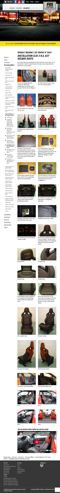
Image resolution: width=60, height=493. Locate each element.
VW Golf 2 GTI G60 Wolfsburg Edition (9, 199)
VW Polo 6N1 (8, 209)
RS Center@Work (9, 65)
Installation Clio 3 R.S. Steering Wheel (11, 151)
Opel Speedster (8, 95)
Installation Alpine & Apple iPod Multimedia (10, 142)
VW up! (6, 211)
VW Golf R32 (8, 202)
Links (5, 227)
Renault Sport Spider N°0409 (8, 181)
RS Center (26, 8)
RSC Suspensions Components (10, 466)
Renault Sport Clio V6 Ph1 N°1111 (9, 174)
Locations (7, 62)
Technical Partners (21, 471)
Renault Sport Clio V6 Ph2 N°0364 (9, 178)
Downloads (7, 222)
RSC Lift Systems (29, 44)
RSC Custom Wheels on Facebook (10, 480)
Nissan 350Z (8, 92)
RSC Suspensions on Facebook (10, 478)
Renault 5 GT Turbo (9, 100)
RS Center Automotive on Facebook (11, 481)
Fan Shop (9, 2)
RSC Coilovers (19, 44)
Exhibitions (7, 215)
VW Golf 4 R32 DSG (9, 204)
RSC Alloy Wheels (41, 44)
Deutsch (6, 5)
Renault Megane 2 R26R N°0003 (9, 167)
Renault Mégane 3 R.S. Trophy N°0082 (9, 170)
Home (27, 2)
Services (12, 8)
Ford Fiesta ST (8, 75)
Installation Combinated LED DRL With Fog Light (10, 161)
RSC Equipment (51, 44)
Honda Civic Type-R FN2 (9, 78)
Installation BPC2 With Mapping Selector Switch (11, 137)
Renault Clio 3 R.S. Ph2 (9, 107)
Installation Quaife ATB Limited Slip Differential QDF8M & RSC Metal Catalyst (10, 123)
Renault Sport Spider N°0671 (8, 185)
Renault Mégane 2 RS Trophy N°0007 (9, 114)
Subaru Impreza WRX (9, 193)
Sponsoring (7, 225)
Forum (31, 2)
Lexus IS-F (7, 90)
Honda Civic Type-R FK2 (9, 81)
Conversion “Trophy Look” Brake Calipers (10, 156)
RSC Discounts (6, 473)
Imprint (11, 491)
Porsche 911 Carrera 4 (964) (9, 97)
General (5, 474)
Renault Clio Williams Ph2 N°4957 (10, 103)
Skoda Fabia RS (8, 188)
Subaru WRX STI (9, 196)
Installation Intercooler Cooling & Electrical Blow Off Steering (11, 131)
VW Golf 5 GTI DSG (9, 207)
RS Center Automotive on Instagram (11, 484)
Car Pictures (9, 117)
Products (19, 8)
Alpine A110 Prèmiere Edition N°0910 (9, 69)
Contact (37, 2)
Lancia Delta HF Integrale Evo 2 (8, 87)
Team (5, 60)
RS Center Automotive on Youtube (11, 483)
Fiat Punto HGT (8, 73)
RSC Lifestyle (6, 471)
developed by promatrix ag (50, 489)
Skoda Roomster (9, 190)
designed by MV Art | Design (37, 489)
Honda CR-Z (7, 84)
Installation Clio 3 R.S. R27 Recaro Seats (11, 146)
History (6, 57)
